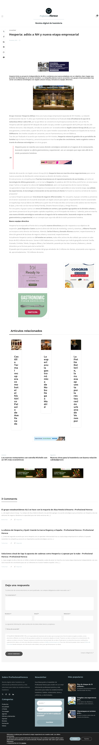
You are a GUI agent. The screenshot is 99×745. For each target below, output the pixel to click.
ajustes (23, 743)
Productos (5, 704)
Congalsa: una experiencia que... (86, 699)
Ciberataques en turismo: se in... (86, 712)
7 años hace (4, 543)
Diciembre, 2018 (13, 40)
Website (67, 614)
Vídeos (4, 726)
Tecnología (5, 711)
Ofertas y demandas (8, 716)
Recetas (4, 721)
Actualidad (12, 30)
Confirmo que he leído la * (49, 714)
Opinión (4, 719)
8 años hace (4, 519)
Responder (19, 519)
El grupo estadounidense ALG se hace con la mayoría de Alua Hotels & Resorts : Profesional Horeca (46, 510)
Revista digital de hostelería (48, 23)
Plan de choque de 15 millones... (85, 685)
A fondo (4, 709)
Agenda (4, 714)
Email (36, 614)
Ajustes (86, 739)
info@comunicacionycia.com (52, 642)
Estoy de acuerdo (13, 629)
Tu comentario (10, 595)
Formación (5, 723)
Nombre (8, 614)
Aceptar (75, 739)
